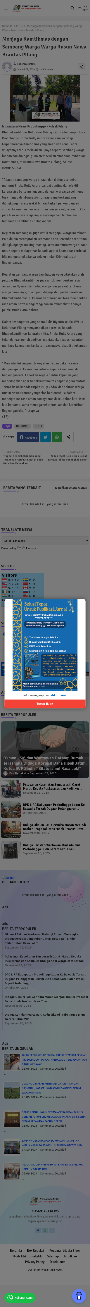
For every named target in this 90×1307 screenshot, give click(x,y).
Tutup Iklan (44, 704)
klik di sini (58, 695)
